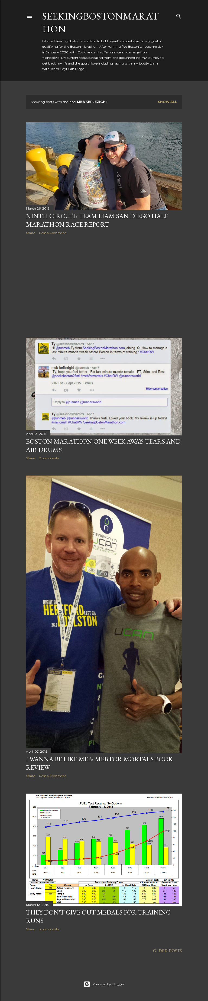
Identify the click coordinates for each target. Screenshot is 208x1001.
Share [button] (30, 233)
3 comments (49, 929)
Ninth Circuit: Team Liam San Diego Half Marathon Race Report (97, 220)
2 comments (49, 458)
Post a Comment (52, 233)
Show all (167, 102)
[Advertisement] (104, 286)
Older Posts (167, 950)
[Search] (179, 15)
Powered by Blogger (108, 984)
